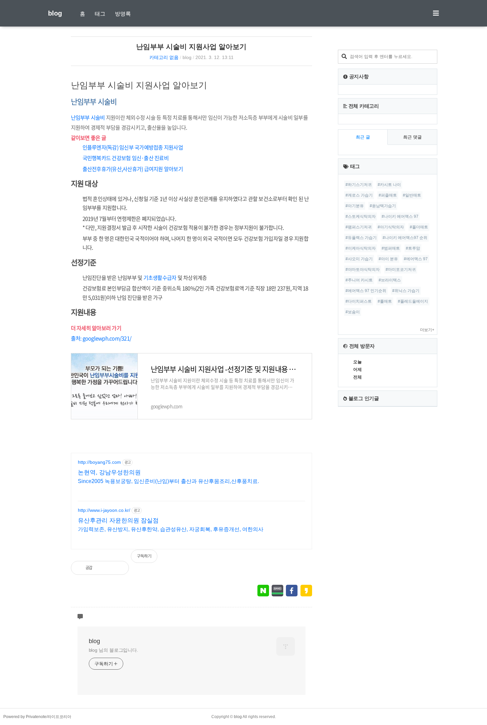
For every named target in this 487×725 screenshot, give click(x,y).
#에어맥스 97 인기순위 (366, 290)
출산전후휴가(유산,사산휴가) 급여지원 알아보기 (132, 169)
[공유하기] (104, 567)
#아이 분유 (388, 259)
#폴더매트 (419, 227)
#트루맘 (413, 248)
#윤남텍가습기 (383, 206)
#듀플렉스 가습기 (361, 237)
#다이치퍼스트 (359, 301)
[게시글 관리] (118, 567)
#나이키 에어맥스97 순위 (405, 237)
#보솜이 (353, 312)
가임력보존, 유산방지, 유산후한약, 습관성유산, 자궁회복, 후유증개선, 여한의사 (170, 529)
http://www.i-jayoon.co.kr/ (104, 510)
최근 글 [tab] (363, 137)
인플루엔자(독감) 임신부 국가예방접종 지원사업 (132, 147)
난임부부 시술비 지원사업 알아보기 (191, 46)
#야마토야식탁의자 (363, 269)
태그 (100, 14)
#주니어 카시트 (359, 280)
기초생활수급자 (160, 277)
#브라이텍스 (390, 280)
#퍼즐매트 (388, 195)
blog (55, 13)
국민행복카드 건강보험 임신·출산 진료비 (125, 158)
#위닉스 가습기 (405, 290)
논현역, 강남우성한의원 (109, 472)
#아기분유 (355, 206)
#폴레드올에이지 (413, 301)
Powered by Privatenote (24, 716)
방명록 (123, 14)
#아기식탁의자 (391, 227)
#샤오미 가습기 (359, 259)
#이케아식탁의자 (361, 248)
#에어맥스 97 (416, 259)
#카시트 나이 (389, 184)
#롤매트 (385, 301)
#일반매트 (412, 195)
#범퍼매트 (391, 248)
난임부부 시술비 (88, 117)
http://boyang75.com (99, 462)
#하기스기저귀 (359, 184)
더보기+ (427, 330)
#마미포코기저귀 (401, 269)
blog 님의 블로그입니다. (113, 650)
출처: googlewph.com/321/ (101, 338)
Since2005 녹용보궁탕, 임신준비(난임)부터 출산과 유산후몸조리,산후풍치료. (168, 481)
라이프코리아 (59, 716)
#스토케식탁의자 (361, 216)
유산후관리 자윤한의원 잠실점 (118, 520)
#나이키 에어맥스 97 (400, 216)
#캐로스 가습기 (359, 195)
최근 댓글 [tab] (412, 137)
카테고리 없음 (164, 57)
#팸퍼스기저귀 (359, 227)
